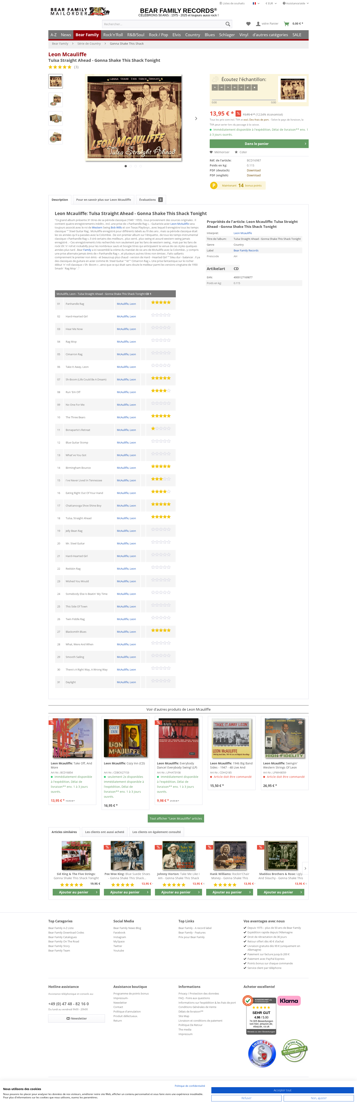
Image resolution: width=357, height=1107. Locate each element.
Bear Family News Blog (127, 928)
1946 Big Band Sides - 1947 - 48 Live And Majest (231, 765)
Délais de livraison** (190, 1011)
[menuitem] (167, 24)
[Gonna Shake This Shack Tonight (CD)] (76, 855)
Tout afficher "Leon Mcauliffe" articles (176, 818)
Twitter (117, 946)
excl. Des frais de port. (257, 119)
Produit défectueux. (125, 1016)
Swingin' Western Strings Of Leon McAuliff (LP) (280, 765)
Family (87, 250)
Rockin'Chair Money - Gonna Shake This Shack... (229, 876)
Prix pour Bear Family (191, 937)
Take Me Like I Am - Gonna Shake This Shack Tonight (178, 876)
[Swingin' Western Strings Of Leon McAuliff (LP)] (284, 738)
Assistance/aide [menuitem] (296, 3)
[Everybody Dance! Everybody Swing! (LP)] (178, 738)
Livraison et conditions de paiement (200, 1020)
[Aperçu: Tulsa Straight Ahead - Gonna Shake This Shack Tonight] (55, 81)
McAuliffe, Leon (126, 304)
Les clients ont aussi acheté (104, 832)
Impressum (185, 1034)
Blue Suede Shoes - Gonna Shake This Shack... (127, 876)
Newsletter (120, 1002)
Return (117, 1020)
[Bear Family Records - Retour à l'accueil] (81, 11)
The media (184, 1029)
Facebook (119, 932)
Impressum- (120, 998)
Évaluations (150, 200)
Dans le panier (257, 143)
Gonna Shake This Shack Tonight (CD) (76, 876)
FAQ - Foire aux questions (194, 998)
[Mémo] (248, 24)
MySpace (119, 941)
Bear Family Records (246, 250)
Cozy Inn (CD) (124, 763)
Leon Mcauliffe (67, 54)
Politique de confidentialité (190, 1086)
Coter (243, 152)
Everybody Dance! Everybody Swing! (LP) (177, 765)
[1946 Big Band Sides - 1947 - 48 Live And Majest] (231, 738)
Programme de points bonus (131, 993)
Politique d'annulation (127, 1011)
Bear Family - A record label (195, 928)
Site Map (183, 1016)
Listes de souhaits (233, 3)
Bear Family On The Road (63, 941)
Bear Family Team (59, 950)
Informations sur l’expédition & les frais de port (207, 1002)
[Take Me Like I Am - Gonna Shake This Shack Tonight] (178, 855)
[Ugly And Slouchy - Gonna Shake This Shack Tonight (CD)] (280, 855)
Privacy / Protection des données (198, 993)
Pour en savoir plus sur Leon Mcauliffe (103, 200)
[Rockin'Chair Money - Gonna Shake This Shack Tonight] (229, 855)
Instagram (119, 937)
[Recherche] (228, 24)
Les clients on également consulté (156, 832)
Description (60, 200)
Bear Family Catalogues (62, 937)
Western (97, 227)
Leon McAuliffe (179, 224)
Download (254, 170)
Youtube (118, 950)
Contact (118, 1007)
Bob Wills (116, 227)
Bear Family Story (59, 946)
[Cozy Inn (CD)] (125, 738)
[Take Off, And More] (72, 738)
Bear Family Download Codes (66, 932)
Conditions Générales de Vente (197, 1007)
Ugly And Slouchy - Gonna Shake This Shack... (280, 876)
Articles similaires (64, 832)
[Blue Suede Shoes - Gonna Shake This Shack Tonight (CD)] (127, 855)
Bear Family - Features (192, 932)
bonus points (253, 185)
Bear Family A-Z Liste (61, 928)
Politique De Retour (190, 1025)
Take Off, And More (71, 765)
